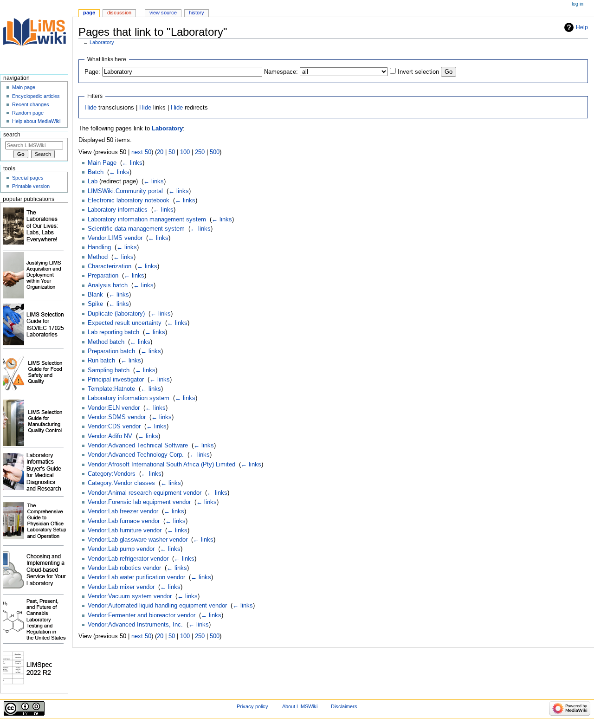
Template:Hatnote (111, 389)
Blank (95, 294)
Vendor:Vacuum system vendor (130, 596)
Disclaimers (344, 706)
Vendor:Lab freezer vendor (123, 511)
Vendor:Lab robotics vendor (124, 568)
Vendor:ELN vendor (114, 408)
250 (200, 152)
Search (11, 134)
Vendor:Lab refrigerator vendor (128, 559)
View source (163, 12)
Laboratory (102, 42)
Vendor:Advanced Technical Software (138, 445)
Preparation (103, 275)
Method (98, 257)
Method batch (106, 342)
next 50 (141, 152)
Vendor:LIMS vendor (115, 238)
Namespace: (281, 72)
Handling (99, 247)
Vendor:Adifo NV (110, 436)
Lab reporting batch (113, 332)
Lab (92, 181)
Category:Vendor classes (121, 483)
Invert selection (418, 72)
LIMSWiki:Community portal (125, 191)
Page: (92, 72)
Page (89, 12)
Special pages (28, 178)
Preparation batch (111, 351)
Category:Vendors (112, 474)
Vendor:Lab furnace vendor (124, 521)
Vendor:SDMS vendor (117, 417)
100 (185, 152)
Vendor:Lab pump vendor (121, 549)
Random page (28, 113)
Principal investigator (116, 379)
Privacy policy (252, 706)
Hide (90, 107)
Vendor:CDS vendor (114, 426)
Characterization (109, 266)
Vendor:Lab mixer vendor (121, 587)
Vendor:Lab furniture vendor (124, 530)
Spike (95, 304)
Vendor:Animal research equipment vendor (144, 493)
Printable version (31, 186)
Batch (95, 172)
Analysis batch (108, 285)
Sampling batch (108, 370)
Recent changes (30, 104)
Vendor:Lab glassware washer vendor (137, 540)
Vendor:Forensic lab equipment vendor (139, 502)
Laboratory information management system (147, 219)
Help (582, 27)
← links (132, 163)
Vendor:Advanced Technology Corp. (136, 455)
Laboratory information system (128, 398)
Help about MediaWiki (36, 121)
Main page (23, 87)
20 (160, 152)
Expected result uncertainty (124, 323)
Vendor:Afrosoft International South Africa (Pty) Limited (161, 464)
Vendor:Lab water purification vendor (136, 577)
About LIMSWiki (299, 706)
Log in (577, 3)
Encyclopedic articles (36, 96)
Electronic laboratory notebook (128, 200)
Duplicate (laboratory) (116, 313)
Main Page (102, 163)
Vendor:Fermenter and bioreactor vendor (141, 615)
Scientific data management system (136, 229)
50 (171, 152)
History (196, 12)
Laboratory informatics (118, 210)
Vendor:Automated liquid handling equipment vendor (157, 605)
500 (215, 152)
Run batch (101, 360)
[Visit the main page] (36, 36)
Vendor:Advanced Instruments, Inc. (135, 624)
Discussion (119, 12)
